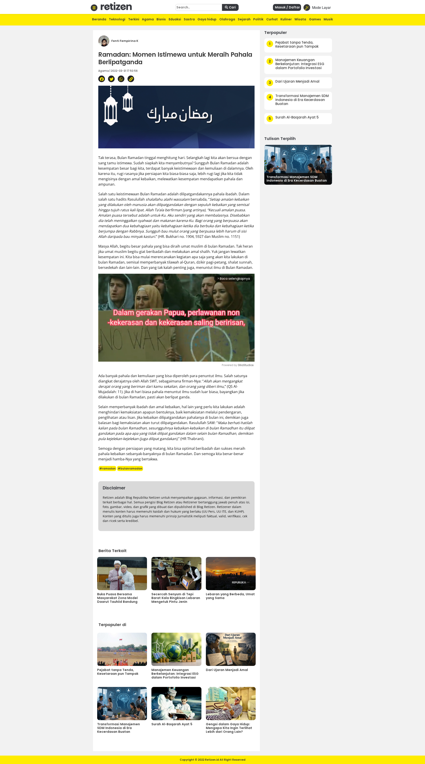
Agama (148, 19)
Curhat (272, 19)
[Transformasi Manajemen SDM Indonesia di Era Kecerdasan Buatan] (298, 164)
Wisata (300, 19)
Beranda (99, 19)
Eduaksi (175, 19)
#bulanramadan (130, 468)
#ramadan (107, 468)
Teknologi (117, 19)
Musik (328, 19)
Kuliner (286, 19)
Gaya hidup (206, 19)
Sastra (189, 19)
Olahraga (227, 19)
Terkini (133, 19)
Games (315, 19)
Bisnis (161, 19)
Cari (232, 7)
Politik (258, 19)
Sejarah (244, 19)
